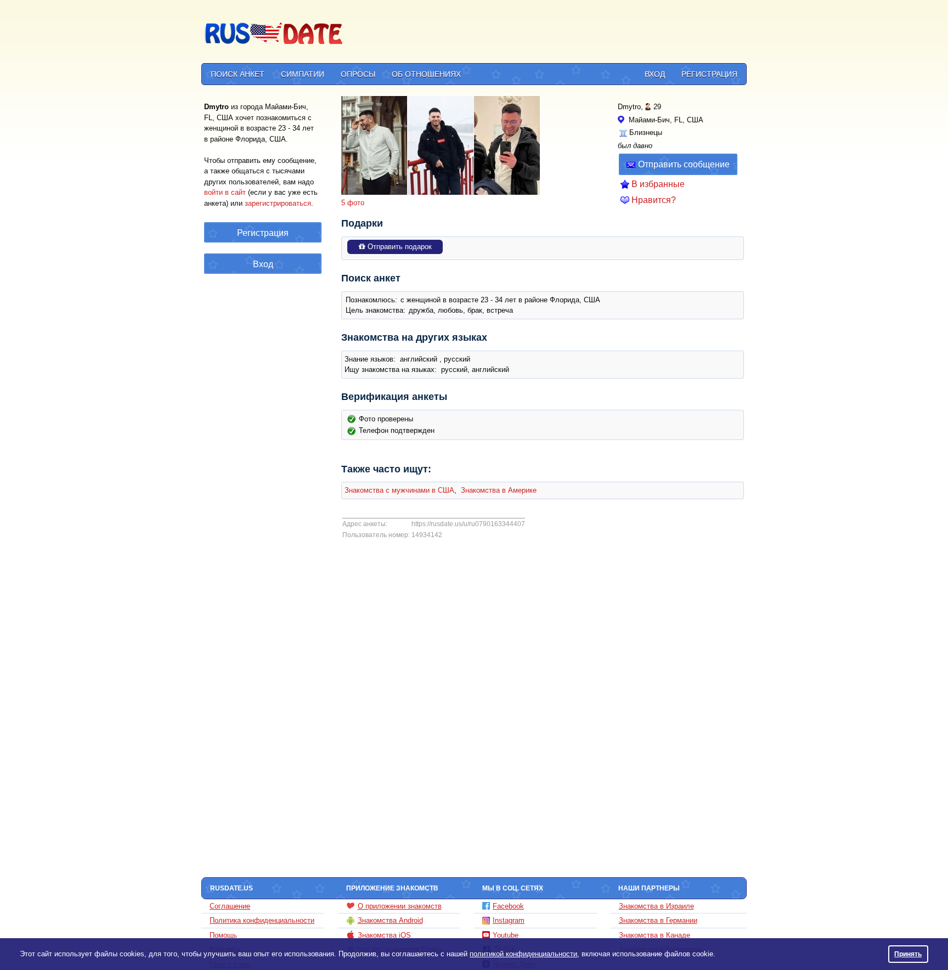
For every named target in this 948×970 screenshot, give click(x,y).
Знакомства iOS (384, 935)
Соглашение (230, 906)
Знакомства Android (390, 920)
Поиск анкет (237, 74)
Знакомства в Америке (499, 490)
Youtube (505, 935)
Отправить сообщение (684, 164)
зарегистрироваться (278, 203)
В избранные (658, 184)
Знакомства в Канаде (654, 935)
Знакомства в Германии (658, 920)
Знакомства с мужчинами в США (399, 490)
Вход (655, 74)
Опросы (358, 74)
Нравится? (653, 200)
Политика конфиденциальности (262, 920)
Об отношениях (426, 74)
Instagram (508, 920)
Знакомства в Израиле (656, 906)
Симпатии (302, 74)
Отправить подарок (398, 247)
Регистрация (709, 74)
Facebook (508, 906)
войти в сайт (225, 192)
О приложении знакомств (400, 906)
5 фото (352, 203)
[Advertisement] (546, 33)
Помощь (223, 935)
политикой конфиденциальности (523, 954)
